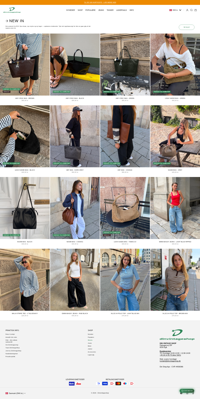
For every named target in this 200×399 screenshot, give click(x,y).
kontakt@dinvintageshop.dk (170, 361)
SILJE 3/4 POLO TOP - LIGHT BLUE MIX (125, 313)
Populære (91, 337)
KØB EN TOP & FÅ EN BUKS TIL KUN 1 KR (100, 2)
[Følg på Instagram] (187, 393)
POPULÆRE (90, 10)
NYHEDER (70, 10)
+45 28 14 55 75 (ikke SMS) (170, 355)
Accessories (92, 352)
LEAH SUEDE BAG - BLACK (25, 170)
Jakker (90, 349)
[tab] (15, 21)
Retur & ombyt (10, 334)
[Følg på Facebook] (181, 393)
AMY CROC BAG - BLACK (75, 98)
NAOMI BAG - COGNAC (75, 242)
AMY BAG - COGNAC (125, 170)
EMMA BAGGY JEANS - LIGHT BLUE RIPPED (175, 242)
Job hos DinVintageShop (13, 350)
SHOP (80, 10)
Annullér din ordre (11, 337)
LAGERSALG (121, 10)
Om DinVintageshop (12, 345)
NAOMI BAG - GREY (175, 170)
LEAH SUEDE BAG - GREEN (175, 98)
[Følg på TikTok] (193, 393)
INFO (132, 10)
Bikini (89, 346)
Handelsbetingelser (12, 353)
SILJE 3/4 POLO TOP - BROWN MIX (175, 313)
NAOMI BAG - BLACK (24, 242)
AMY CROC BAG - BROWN (24, 98)
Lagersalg (91, 355)
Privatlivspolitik (10, 356)
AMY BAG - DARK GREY (75, 170)
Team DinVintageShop (13, 347)
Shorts (90, 340)
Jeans (90, 343)
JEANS (101, 10)
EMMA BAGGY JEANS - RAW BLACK (75, 313)
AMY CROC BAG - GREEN (125, 98)
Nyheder (90, 334)
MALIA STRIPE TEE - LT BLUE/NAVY (25, 313)
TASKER (110, 10)
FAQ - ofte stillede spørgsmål (11, 341)
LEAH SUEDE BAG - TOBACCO (125, 242)
